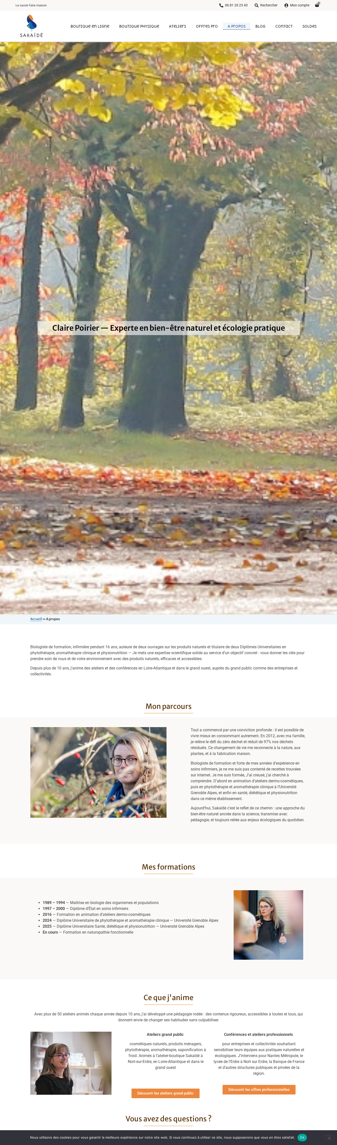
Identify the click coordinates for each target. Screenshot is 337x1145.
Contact (284, 26)
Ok (302, 1137)
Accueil (36, 619)
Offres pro (207, 26)
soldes (309, 26)
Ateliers (177, 26)
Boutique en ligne (90, 26)
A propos (236, 26)
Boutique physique (139, 26)
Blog (260, 26)
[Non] (329, 1137)
